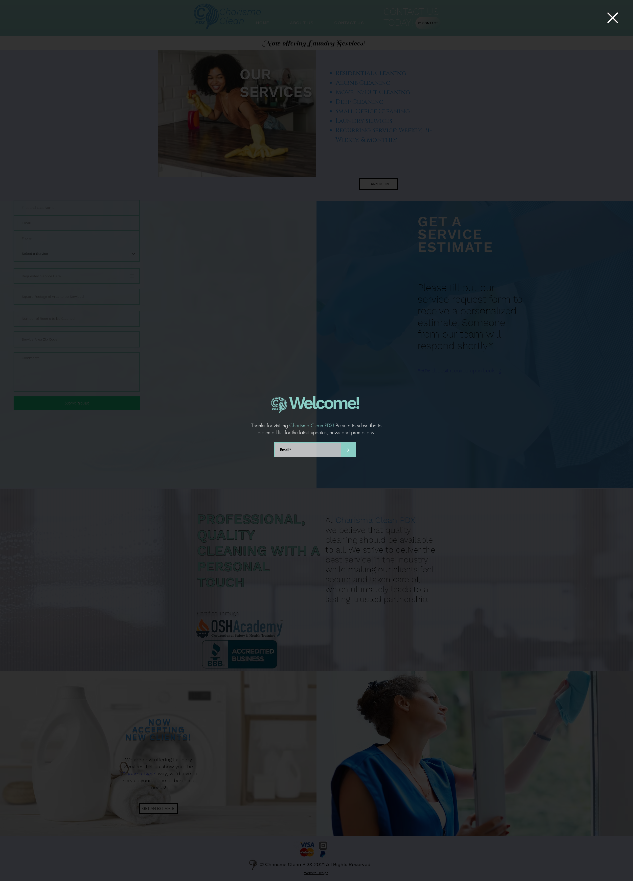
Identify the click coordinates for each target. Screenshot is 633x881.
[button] (612, 17)
